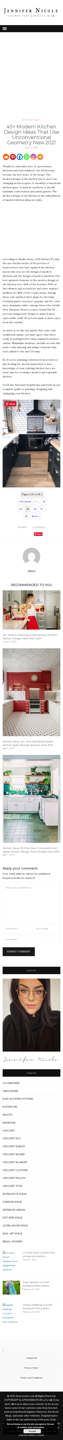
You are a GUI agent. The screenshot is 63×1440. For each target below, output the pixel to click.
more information (36, 1427)
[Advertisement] (31, 80)
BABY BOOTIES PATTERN (18, 1098)
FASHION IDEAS (12, 1201)
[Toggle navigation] (5, 28)
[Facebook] (20, 157)
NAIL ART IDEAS (12, 1233)
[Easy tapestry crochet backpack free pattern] (11, 1287)
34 (20, 509)
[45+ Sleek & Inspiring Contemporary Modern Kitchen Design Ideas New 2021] (31, 610)
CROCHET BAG (12, 1138)
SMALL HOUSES (12, 1241)
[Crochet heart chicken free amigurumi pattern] (11, 1261)
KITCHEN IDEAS (31, 120)
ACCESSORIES (11, 1083)
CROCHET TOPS (12, 1186)
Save (39, 534)
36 (35, 509)
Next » (35, 516)
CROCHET (9, 1130)
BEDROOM (9, 1122)
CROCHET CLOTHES (15, 1170)
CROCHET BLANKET (15, 1162)
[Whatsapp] (26, 157)
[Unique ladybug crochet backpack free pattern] (11, 1313)
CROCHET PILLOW (14, 1178)
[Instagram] (33, 157)
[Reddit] (6, 157)
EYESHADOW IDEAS (15, 1193)
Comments (38, 527)
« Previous (25, 501)
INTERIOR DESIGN (14, 1209)
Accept (32, 1431)
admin (22, 527)
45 (26, 516)
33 (44, 501)
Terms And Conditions (31, 1377)
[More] (40, 157)
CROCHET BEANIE (14, 1154)
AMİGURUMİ (10, 1091)
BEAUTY (8, 1114)
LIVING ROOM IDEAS (15, 1225)
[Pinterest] (13, 157)
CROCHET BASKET (14, 1146)
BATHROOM (10, 1106)
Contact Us (31, 1358)
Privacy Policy (31, 1367)
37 (41, 509)
